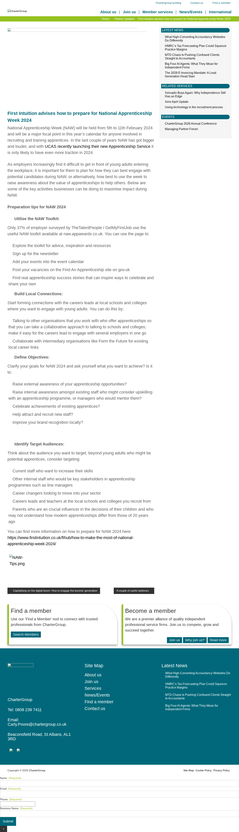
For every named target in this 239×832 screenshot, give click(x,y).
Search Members (26, 634)
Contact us (196, 2)
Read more (218, 640)
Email (10, 788)
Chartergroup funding (168, 2)
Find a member (221, 2)
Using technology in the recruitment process (194, 107)
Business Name (16, 808)
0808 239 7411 (28, 709)
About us (108, 12)
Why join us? (194, 640)
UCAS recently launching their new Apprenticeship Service (97, 146)
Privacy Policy (221, 770)
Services (93, 688)
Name (10, 778)
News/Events (190, 12)
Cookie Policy (204, 770)
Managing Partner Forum (181, 129)
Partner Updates (125, 18)
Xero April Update (176, 101)
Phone (11, 799)
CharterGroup (36, 770)
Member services (157, 12)
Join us (129, 12)
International (220, 12)
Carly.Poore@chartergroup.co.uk (37, 724)
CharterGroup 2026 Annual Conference (191, 123)
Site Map (188, 770)
